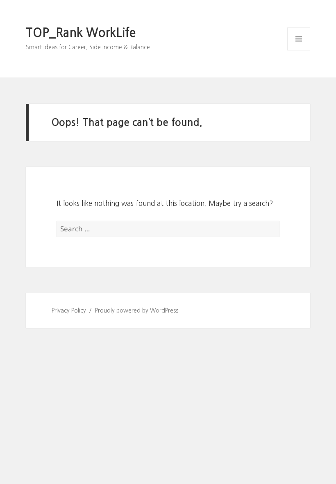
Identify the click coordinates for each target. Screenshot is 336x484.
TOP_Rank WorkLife (81, 33)
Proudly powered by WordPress (136, 310)
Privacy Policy (69, 310)
